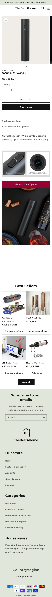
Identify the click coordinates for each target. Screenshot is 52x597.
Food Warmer (8, 318)
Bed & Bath (11, 503)
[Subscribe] (44, 417)
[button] (3, 8)
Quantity (6, 84)
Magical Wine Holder (35, 363)
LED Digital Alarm (10, 363)
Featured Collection (15, 467)
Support (9, 485)
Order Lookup (12, 479)
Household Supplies (15, 521)
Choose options (14, 331)
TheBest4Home (29, 596)
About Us (10, 473)
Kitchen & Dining (14, 527)
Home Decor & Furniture (18, 515)
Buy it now (26, 107)
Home (8, 461)
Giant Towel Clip (33, 318)
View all (26, 382)
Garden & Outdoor (15, 509)
